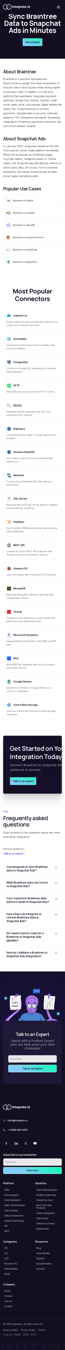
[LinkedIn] (16, 1143)
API (6, 1226)
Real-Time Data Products (44, 1206)
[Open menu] (58, 7)
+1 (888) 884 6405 (18, 1129)
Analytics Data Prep (46, 1195)
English (17, 1334)
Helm (6, 1189)
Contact (8, 1306)
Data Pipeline (11, 1268)
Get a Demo (32, 42)
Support (40, 1258)
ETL (6, 1248)
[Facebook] (6, 1143)
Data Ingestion (11, 1195)
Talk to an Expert (32, 1068)
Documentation (44, 1263)
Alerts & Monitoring (14, 1220)
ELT (6, 1253)
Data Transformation (14, 1205)
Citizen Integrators (45, 1213)
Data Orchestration (13, 1215)
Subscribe (32, 1170)
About (7, 1290)
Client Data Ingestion (46, 1189)
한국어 (33, 1334)
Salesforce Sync (44, 1200)
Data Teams (42, 1218)
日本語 (26, 1334)
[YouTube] (35, 1143)
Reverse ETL (11, 1263)
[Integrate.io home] (16, 7)
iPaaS (7, 1274)
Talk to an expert (23, 781)
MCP (6, 1231)
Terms (41, 1330)
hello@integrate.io (18, 1120)
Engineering (42, 1228)
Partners (8, 1296)
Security (40, 1268)
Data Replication (12, 1200)
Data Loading (11, 1210)
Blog (38, 1248)
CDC (6, 1258)
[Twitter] (25, 1143)
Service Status (10, 1330)
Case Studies (43, 1253)
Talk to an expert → (14, 853)
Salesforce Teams (45, 1223)
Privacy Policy (28, 1330)
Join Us (8, 1301)
